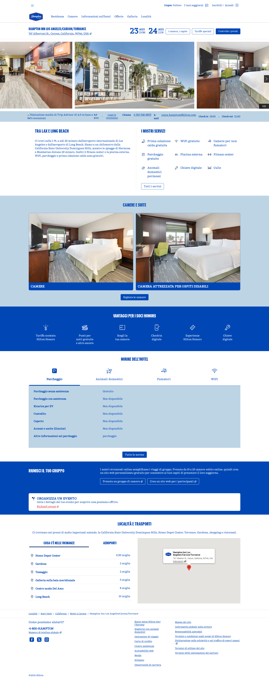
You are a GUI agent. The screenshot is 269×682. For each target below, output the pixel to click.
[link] (142, 114)
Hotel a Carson (78, 613)
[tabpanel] (134, 417)
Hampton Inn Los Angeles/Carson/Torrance (114, 613)
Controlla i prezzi (229, 31)
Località (33, 613)
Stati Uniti (46, 613)
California (61, 613)
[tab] (54, 376)
